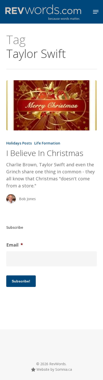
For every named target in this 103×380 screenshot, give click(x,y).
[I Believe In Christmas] (51, 105)
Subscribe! (21, 281)
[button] (95, 11)
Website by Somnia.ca (54, 369)
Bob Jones (27, 198)
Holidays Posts (19, 143)
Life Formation (47, 143)
